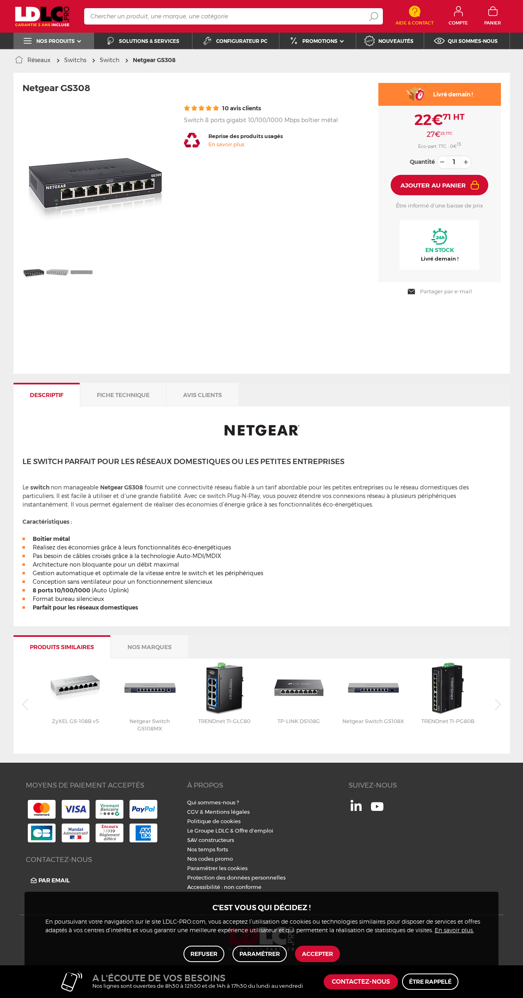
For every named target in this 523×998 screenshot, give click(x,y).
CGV (193, 811)
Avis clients (202, 395)
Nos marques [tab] (149, 647)
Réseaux (39, 60)
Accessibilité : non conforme (224, 887)
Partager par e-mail (446, 291)
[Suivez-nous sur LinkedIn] (356, 809)
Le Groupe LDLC (208, 830)
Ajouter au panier (433, 185)
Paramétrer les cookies (217, 868)
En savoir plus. (454, 930)
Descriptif (46, 395)
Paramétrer (259, 954)
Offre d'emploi (254, 830)
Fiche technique (123, 395)
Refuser (203, 954)
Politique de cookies (214, 821)
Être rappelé (430, 981)
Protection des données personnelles (236, 877)
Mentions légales (227, 811)
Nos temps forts (207, 849)
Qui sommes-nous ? (213, 802)
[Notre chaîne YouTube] (377, 811)
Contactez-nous (361, 982)
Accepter (317, 954)
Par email (54, 880)
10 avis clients (241, 108)
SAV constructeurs (210, 840)
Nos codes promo (210, 858)
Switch (109, 60)
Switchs (75, 60)
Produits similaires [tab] (62, 647)
